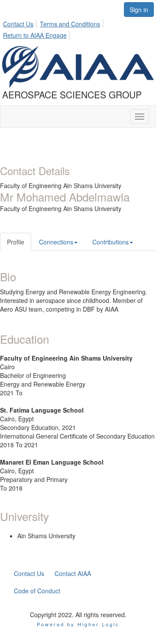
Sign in (139, 9)
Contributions (110, 242)
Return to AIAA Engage (35, 35)
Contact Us (18, 24)
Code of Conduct (37, 590)
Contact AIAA (73, 573)
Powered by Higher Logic (78, 624)
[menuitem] (20, 22)
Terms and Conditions (70, 24)
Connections (56, 242)
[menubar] (78, 28)
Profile (15, 242)
